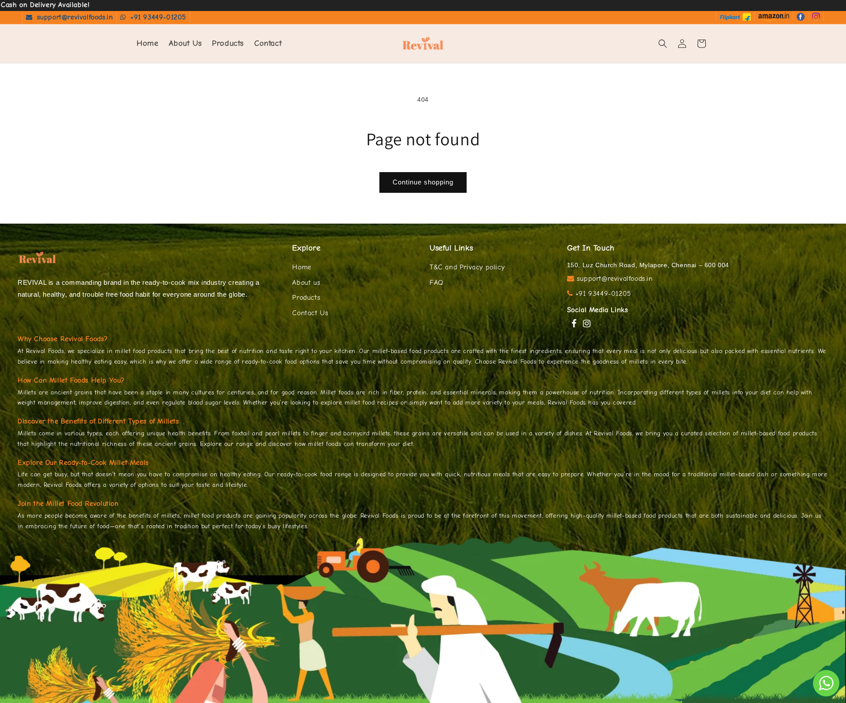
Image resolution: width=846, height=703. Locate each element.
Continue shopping (423, 182)
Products (306, 298)
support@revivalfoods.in (75, 17)
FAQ (436, 283)
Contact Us (310, 313)
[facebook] (800, 16)
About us (306, 283)
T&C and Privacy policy (467, 267)
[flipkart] (735, 16)
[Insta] (816, 16)
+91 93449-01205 (158, 17)
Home (301, 267)
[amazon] (773, 16)
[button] (662, 43)
